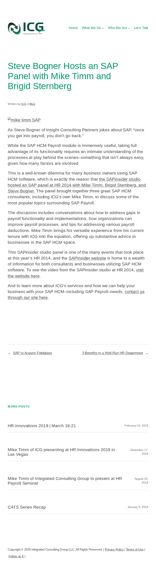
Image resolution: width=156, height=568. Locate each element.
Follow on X (16, 556)
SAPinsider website (87, 258)
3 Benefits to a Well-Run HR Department (112, 353)
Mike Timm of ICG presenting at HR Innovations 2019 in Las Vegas (61, 452)
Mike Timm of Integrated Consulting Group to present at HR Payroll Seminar (65, 481)
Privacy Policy (114, 549)
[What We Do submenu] (103, 28)
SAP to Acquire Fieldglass (32, 353)
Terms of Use (135, 549)
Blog (32, 104)
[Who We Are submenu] (129, 28)
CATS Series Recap (27, 507)
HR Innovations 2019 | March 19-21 (42, 425)
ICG (23, 104)
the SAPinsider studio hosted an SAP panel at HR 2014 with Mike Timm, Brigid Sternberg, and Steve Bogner (77, 185)
